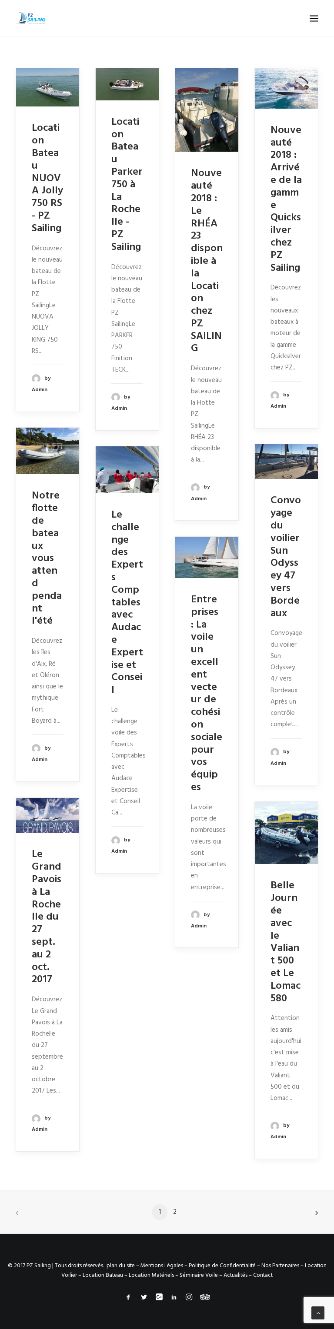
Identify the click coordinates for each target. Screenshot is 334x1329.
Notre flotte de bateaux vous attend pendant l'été (47, 558)
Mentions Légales (161, 1265)
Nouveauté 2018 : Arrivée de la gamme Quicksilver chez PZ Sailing (286, 199)
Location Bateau (103, 1275)
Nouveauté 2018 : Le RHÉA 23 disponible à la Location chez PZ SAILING (207, 261)
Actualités (235, 1275)
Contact (263, 1275)
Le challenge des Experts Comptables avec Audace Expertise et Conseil (127, 602)
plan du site (121, 1265)
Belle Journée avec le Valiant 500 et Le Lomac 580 (286, 942)
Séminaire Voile (199, 1275)
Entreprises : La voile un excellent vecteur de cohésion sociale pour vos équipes (206, 693)
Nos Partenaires (280, 1265)
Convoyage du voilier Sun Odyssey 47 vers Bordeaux (286, 556)
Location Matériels (151, 1275)
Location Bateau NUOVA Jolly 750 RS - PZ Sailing (47, 178)
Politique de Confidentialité (222, 1265)
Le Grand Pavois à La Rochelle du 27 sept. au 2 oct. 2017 (46, 917)
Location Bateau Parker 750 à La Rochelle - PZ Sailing (127, 185)
